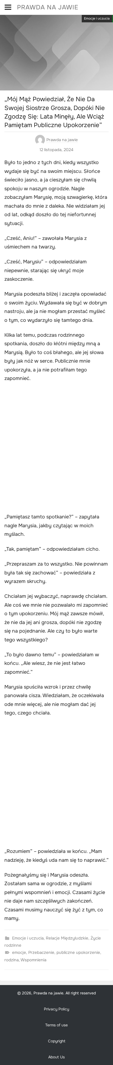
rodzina (11, 960)
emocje (19, 952)
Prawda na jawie (47, 7)
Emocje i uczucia (97, 18)
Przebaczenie (41, 952)
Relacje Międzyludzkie (67, 938)
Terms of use (56, 1025)
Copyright (56, 1041)
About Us (56, 1057)
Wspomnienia (33, 960)
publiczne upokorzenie (78, 952)
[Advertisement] (56, 448)
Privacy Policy (56, 1009)
